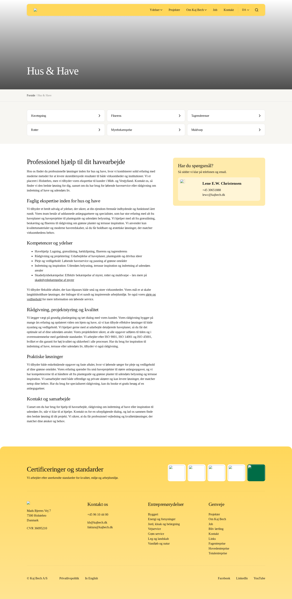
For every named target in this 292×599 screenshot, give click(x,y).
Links (212, 538)
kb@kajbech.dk (97, 522)
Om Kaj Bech (217, 519)
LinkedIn (242, 578)
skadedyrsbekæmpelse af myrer (54, 280)
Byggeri (153, 514)
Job (211, 524)
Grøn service (156, 533)
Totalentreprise (218, 553)
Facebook (224, 578)
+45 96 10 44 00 (97, 514)
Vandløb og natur (159, 543)
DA (244, 9)
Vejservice (154, 528)
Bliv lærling (216, 528)
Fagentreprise (217, 543)
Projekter (214, 514)
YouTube (259, 578)
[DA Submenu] (247, 10)
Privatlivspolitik (69, 578)
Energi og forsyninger (161, 519)
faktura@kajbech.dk (100, 527)
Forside (31, 95)
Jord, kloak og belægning (164, 524)
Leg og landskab (158, 538)
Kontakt (214, 533)
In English (91, 578)
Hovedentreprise (219, 548)
